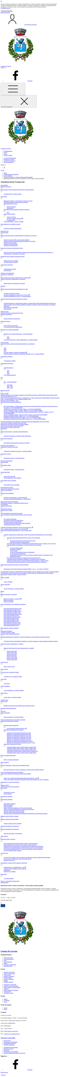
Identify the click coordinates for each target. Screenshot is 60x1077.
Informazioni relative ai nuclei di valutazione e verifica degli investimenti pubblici (24, 769)
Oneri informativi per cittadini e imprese (10, 224)
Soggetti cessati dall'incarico (11, 245)
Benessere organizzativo (7, 460)
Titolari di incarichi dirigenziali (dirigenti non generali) (14, 299)
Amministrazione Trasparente (11, 174)
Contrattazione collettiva (7, 356)
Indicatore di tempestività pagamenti (9, 721)
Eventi (5, 1009)
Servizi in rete (4, 701)
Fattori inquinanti (8, 806)
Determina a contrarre (15, 549)
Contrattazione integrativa (7, 363)
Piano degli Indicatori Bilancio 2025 (13, 611)
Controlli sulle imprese (6, 506)
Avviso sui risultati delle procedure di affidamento (22, 552)
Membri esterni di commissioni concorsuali (14, 283)
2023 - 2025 (10, 386)
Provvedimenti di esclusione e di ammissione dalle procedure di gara (23, 557)
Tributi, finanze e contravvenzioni (12, 987)
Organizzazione (4, 232)
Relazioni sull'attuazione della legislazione (14, 810)
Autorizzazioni (7, 991)
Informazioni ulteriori (15, 556)
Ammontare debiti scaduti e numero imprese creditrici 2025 (21, 748)
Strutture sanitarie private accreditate (9, 816)
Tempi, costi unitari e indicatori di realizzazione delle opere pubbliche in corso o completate (26, 779)
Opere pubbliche (8, 175)
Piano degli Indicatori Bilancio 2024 (13, 614)
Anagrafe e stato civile (9, 972)
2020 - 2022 (10, 387)
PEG (8, 212)
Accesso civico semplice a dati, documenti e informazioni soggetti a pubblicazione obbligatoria (27, 857)
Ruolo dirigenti (7, 309)
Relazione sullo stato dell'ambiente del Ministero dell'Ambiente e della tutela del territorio (26, 813)
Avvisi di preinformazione (16, 548)
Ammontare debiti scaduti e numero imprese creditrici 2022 (21, 752)
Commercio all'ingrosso (9, 160)
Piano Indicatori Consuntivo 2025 (12, 610)
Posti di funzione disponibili (11, 307)
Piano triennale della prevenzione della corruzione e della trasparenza (21, 843)
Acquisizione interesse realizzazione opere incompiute (17, 523)
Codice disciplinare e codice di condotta (13, 221)
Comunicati (6, 1000)
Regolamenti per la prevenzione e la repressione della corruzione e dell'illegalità (23, 846)
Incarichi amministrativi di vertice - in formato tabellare (17, 296)
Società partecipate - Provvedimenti (12, 478)
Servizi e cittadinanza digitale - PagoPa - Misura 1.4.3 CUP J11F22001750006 (23, 410)
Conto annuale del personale (11, 325)
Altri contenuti (4, 836)
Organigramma (7, 270)
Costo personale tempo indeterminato (13, 327)
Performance (4, 428)
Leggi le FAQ (7, 1040)
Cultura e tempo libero (9, 973)
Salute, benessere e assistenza (11, 990)
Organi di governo (8, 957)
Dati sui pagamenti (5, 712)
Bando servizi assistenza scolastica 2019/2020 (12, 425)
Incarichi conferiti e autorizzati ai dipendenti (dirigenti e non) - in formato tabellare (24, 354)
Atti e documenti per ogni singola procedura (11, 513)
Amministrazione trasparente (11, 1047)
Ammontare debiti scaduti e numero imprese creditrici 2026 (21, 747)
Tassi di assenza (4, 342)
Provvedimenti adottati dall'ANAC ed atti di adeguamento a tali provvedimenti (23, 849)
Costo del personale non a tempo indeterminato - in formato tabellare (20, 339)
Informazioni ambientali (6, 796)
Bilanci (2, 591)
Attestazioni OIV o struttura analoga (13, 194)
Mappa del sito (4, 1072)
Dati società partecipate (9, 476)
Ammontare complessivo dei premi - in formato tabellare (17, 451)
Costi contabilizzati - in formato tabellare (14, 690)
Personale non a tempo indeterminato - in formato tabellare (18, 334)
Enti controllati (4, 462)
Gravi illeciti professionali (10, 519)
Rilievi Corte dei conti (9, 666)
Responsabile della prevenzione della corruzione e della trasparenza (20, 845)
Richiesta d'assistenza (9, 1044)
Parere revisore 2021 (12, 656)
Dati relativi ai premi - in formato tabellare (14, 458)
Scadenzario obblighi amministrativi (12, 228)
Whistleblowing (4, 882)
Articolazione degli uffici (7, 264)
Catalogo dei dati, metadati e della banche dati (15, 868)
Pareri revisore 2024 (12, 652)
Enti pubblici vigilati (6, 465)
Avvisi (5, 1001)
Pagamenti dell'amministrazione (8, 708)
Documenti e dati (8, 966)
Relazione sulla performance (8, 445)
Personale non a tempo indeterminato (10, 329)
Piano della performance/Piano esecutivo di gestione (16, 443)
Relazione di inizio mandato (11, 244)
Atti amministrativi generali (10, 203)
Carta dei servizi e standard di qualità (10, 672)
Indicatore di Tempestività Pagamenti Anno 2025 (19, 734)
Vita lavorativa (7, 975)
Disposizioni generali (6, 186)
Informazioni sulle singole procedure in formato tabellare (14, 424)
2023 (5, 351)
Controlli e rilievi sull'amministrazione (10, 634)
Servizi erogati (4, 669)
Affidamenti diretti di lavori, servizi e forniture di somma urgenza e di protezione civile (31, 555)
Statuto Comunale (11, 206)
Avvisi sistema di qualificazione (18, 553)
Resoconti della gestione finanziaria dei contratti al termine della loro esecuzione (26, 562)
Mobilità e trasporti (8, 982)
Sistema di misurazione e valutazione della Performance (14, 431)
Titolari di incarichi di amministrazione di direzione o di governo (19, 241)
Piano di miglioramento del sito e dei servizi (14, 1053)
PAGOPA (3, 711)
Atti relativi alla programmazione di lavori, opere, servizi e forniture (23, 537)
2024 (8, 338)
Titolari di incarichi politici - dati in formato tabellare (16, 240)
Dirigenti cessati (5, 311)
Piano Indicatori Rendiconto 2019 (12, 624)
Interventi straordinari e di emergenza (10, 826)
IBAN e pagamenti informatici (8, 755)
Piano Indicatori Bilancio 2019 (11, 625)
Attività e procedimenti (6, 490)
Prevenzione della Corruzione (8, 839)
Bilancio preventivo (8, 600)
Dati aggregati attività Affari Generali (10, 489)
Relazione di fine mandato (10, 242)
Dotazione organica (5, 321)
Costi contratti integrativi (10, 375)
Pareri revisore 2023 (12, 654)
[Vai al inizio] (1, 903)
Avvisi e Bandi (13, 550)
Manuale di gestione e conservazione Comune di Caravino (18, 201)
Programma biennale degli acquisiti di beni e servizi (22, 540)
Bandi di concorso (5, 390)
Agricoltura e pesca (8, 993)
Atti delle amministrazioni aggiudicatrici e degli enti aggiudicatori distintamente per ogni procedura (25, 421)
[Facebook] (4, 167)
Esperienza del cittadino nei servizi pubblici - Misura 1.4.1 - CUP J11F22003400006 (24, 419)
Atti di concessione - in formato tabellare (14, 588)
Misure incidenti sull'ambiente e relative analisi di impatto (18, 808)
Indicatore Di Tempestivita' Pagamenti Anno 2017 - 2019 (21, 742)
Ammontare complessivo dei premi (9, 447)
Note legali (6, 1050)
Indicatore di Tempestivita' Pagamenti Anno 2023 (19, 737)
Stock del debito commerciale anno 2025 (17, 728)
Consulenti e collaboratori (7, 274)
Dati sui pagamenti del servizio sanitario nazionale (13, 719)
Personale (3, 286)
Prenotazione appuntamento (10, 1042)
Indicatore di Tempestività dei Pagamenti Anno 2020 (20, 741)
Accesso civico (4, 853)
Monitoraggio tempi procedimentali (9, 501)
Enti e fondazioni (8, 962)
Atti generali (4, 196)
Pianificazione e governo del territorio (10, 782)
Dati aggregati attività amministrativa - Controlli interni (17, 499)
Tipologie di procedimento (7, 493)
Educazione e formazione (10, 984)
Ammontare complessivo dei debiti (12, 744)
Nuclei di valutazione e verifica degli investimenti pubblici (18, 177)
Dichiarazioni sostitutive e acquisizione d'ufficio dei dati (14, 503)
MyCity (4, 1075)
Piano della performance (7, 438)
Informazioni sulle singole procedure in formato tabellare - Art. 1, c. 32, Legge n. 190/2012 (26, 569)
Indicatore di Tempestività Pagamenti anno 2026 (19, 733)
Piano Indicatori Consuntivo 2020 (12, 622)
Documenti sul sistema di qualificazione (13, 520)
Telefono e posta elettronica (7, 273)
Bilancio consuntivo (9, 601)
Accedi (2, 170)
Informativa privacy (8, 1048)
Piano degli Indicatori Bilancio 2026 (13, 608)
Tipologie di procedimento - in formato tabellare (15, 497)
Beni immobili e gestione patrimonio (10, 628)
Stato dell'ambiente (8, 805)
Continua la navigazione (6, 11)
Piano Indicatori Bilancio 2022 (11, 618)
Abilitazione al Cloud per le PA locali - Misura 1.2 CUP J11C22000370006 (22, 409)
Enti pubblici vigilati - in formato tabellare (14, 469)
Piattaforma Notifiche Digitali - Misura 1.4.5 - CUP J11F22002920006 (21, 416)
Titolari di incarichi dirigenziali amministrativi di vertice (14, 289)
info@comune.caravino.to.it (11, 1031)
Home (5, 173)
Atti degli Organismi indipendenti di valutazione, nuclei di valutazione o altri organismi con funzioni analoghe (31, 641)
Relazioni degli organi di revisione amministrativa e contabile (19, 648)
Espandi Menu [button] (4, 185)
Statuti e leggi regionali (9, 214)
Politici (5, 963)
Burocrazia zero (4, 231)
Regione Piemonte (5, 12)
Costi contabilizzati (5, 686)
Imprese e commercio (9, 976)
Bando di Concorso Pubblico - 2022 (9, 400)
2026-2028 (9, 385)
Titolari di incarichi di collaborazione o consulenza (13, 279)
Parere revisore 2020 (12, 658)
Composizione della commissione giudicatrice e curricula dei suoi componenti (26, 559)
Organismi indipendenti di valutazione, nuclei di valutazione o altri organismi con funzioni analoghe (25, 637)
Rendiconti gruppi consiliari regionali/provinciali (12, 256)
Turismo (6, 980)
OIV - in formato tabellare (10, 382)
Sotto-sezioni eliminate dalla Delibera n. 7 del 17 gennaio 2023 (16, 530)
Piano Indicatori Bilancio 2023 (11, 615)
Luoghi (5, 1008)
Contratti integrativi (8, 367)
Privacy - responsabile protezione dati (10, 881)
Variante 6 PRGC (5, 785)
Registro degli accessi (9, 860)
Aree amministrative (9, 959)
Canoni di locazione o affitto (8, 632)
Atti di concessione (5, 584)
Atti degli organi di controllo (11, 262)
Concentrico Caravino (9, 792)
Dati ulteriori (4, 874)
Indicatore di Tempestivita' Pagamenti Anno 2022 (19, 738)
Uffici (5, 960)
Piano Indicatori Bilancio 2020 (11, 621)
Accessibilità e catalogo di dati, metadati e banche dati (14, 863)
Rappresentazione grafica (7, 487)
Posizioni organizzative (6, 314)
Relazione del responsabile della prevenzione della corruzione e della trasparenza (23, 847)
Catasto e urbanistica (9, 979)
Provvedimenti (4, 504)
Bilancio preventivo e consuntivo (9, 594)
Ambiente (6, 988)
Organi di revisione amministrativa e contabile (12, 644)
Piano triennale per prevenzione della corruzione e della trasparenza (17, 189)
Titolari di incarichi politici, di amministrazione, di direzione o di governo (18, 235)
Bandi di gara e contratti (6, 510)
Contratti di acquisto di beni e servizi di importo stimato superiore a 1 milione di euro (27, 560)
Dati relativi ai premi (6, 454)
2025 (8, 337)
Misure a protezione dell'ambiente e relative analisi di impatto (19, 809)
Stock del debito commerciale (11, 725)
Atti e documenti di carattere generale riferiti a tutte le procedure (16, 514)
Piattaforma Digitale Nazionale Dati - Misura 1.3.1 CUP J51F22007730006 (22, 417)
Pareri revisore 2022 (12, 655)
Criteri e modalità (5, 577)
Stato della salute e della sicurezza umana (14, 812)
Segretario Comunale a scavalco (12, 293)
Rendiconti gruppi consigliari (11, 260)
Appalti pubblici (8, 977)
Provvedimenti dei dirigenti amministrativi (11, 402)
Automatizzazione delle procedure (12, 524)
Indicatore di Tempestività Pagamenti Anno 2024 (19, 735)
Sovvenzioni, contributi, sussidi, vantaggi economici (13, 574)
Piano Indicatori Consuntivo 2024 (12, 612)
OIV (2, 377)
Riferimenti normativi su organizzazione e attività (16, 202)
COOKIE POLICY (5, 8)
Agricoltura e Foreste (9, 159)
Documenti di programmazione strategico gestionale (16, 209)
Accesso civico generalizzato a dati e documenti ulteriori (17, 858)
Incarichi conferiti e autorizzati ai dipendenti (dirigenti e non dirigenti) (18, 343)
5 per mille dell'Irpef (9, 878)
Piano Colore (4, 788)
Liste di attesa (4, 693)
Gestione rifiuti (4, 700)
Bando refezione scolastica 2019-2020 (10, 427)
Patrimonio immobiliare (6, 631)
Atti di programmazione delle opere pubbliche (12, 772)
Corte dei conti (4, 662)
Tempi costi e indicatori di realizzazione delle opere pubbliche (16, 773)
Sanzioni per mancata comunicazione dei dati (12, 248)
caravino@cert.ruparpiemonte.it (12, 1034)
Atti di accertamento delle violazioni (12, 850)
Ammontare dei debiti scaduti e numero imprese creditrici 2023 (22, 751)
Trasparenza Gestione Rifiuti (8, 1038)
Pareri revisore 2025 (12, 651)
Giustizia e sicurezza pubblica (11, 986)
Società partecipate (5, 472)
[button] (8, 151)
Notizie (5, 999)
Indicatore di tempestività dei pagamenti (13, 729)
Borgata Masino (8, 793)
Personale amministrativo (10, 964)
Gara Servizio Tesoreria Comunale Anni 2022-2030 (13, 423)
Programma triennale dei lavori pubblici (19, 542)
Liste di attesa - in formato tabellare (12, 697)
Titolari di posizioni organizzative (12, 318)
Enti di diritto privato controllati (8, 480)
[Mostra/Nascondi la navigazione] (13, 89)
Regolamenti (10, 208)
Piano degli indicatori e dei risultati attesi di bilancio (13, 604)
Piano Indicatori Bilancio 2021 (11, 619)
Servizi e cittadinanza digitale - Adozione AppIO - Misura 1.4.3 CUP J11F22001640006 (25, 414)
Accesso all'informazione (10, 158)
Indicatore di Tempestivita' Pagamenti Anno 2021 (19, 740)
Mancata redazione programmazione (13, 521)
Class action (4, 679)
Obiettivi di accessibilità (9, 871)
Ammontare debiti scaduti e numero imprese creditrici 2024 (21, 750)
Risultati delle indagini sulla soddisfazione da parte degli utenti (19, 705)
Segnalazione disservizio (10, 1043)
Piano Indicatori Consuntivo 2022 (12, 617)
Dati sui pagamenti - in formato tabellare (14, 717)
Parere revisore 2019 (12, 659)
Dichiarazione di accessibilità (11, 1051)
